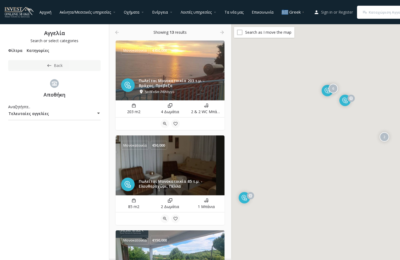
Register (346, 12)
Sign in (327, 12)
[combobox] (54, 113)
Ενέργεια (160, 12)
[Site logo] (19, 11)
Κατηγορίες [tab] (38, 50)
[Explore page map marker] (244, 197)
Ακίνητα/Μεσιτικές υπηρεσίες (85, 12)
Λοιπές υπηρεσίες (196, 12)
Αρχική (45, 12)
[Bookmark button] (175, 123)
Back (58, 65)
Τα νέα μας (234, 12)
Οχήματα (131, 12)
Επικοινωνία (262, 12)
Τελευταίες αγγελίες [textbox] (28, 113)
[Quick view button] (165, 123)
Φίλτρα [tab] (15, 50)
